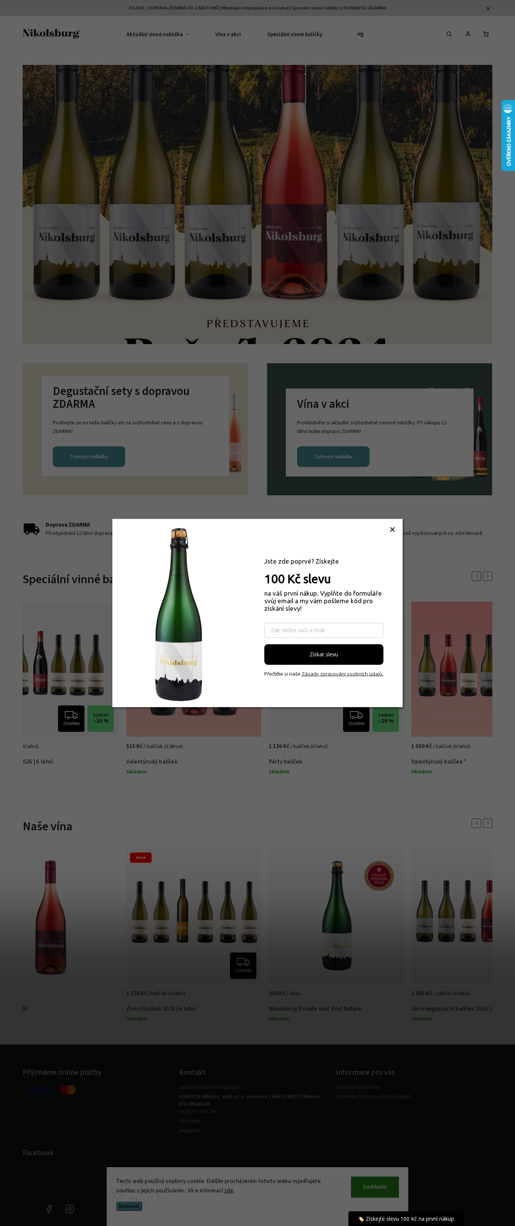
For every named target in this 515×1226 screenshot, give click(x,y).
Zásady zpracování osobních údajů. (342, 673)
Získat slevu (324, 654)
